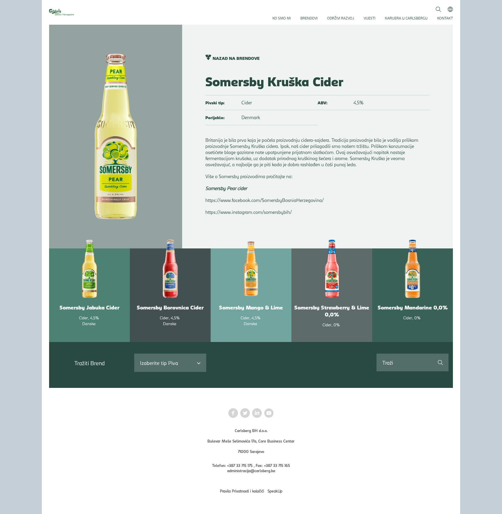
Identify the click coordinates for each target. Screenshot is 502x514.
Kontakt (445, 17)
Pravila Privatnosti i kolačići (242, 490)
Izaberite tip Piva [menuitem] (159, 362)
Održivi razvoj (340, 17)
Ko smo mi (281, 17)
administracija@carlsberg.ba (251, 470)
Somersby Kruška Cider (274, 81)
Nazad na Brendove (236, 58)
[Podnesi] (440, 362)
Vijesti (369, 17)
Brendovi (309, 17)
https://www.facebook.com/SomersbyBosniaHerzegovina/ (264, 200)
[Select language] (450, 9)
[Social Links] (233, 413)
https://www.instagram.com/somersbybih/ (248, 212)
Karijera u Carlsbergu (406, 17)
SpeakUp (275, 490)
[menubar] (170, 363)
